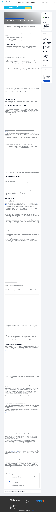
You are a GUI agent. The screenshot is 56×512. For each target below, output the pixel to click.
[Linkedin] (41, 501)
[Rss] (43, 501)
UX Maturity (45, 38)
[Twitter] (39, 501)
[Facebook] (37, 501)
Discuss (23, 2)
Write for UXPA (27, 2)
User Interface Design (47, 42)
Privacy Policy (12, 506)
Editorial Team (12, 501)
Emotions (6, 491)
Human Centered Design (18, 491)
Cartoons (44, 65)
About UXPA (27, 501)
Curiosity (23, 491)
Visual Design (45, 39)
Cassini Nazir (15, 474)
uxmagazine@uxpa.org (34, 510)
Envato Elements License (10, 89)
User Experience (8, 1)
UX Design (12, 491)
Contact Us (11, 507)
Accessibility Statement (13, 505)
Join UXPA (26, 502)
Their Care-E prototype (14, 451)
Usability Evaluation (46, 43)
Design (9, 491)
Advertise (33, 2)
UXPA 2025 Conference (28, 503)
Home (16, 2)
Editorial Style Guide (13, 508)
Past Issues (19, 2)
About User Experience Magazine (15, 500)
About (31, 2)
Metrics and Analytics (47, 46)
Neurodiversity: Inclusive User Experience (45, 21)
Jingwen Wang (15, 482)
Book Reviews (45, 50)
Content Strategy (46, 57)
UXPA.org (26, 500)
